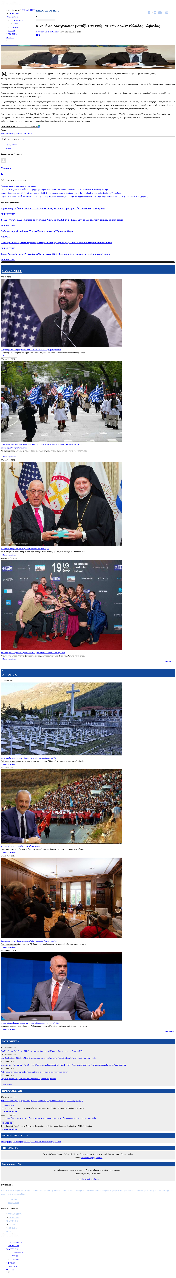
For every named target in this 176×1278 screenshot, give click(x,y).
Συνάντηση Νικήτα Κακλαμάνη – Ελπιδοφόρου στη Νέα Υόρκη (25, 549)
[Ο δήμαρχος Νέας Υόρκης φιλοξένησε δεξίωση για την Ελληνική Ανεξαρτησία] (61, 346)
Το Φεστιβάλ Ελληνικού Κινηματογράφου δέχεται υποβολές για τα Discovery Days (33, 653)
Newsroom (40, 32)
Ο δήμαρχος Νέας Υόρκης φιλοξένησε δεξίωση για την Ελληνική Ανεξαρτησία (31, 350)
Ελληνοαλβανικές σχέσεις (11, 134)
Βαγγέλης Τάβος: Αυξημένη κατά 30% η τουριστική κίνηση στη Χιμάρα (28, 1079)
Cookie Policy (13, 1199)
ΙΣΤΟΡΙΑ (11, 31)
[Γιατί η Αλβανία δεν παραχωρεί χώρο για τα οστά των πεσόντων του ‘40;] (61, 754)
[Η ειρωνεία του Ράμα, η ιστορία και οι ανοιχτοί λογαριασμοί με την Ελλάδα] (61, 1019)
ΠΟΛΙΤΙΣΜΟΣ (12, 17)
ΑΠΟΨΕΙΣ (10, 38)
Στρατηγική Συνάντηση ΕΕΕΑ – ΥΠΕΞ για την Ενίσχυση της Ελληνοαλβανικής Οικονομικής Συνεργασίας (53, 208)
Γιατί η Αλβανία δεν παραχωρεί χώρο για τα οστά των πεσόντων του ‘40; (28, 758)
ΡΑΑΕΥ (24, 134)
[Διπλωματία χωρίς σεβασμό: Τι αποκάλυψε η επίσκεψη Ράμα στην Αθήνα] (61, 937)
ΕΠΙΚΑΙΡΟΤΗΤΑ (29, 10)
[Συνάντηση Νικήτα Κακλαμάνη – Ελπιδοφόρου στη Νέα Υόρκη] (61, 545)
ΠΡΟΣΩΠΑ (12, 34)
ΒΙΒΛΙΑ (15, 27)
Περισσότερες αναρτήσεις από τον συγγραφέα (18, 186)
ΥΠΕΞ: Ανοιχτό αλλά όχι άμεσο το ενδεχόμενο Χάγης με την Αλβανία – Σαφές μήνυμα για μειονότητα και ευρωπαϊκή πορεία (62, 220)
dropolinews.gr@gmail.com (91, 1158)
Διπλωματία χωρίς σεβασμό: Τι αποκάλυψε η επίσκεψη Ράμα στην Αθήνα (37, 231)
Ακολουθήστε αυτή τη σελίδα (49, 1142)
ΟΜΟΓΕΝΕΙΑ (13, 13)
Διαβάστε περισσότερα (10, 1111)
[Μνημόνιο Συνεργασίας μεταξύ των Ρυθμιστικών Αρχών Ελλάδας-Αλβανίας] (88, 68)
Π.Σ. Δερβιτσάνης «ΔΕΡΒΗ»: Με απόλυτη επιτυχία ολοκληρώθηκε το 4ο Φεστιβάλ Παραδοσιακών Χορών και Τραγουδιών (48, 1058)
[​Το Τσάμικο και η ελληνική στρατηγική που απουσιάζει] (61, 843)
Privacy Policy (13, 1203)
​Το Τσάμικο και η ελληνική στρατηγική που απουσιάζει (22, 846)
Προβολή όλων (169, 661)
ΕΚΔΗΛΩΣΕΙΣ (18, 20)
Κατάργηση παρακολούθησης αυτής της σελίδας (19, 1142)
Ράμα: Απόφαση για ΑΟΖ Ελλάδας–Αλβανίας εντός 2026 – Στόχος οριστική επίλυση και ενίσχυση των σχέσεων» (56, 254)
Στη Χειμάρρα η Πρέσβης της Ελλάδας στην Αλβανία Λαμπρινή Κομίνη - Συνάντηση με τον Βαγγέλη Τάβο (42, 1051)
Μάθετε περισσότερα (9, 356)
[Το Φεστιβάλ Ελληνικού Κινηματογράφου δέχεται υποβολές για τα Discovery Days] (61, 649)
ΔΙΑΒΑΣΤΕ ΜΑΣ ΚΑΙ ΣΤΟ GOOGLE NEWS (19, 127)
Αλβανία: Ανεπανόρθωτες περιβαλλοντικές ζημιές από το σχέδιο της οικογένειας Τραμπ (34, 1072)
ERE (30, 134)
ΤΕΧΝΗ (15, 24)
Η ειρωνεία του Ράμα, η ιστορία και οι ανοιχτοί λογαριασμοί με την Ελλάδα (30, 1023)
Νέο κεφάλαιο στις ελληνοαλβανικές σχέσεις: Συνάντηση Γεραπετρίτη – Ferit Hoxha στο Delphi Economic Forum (56, 242)
